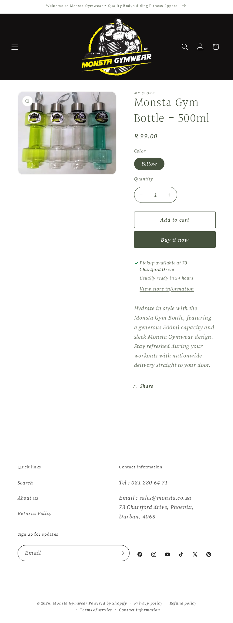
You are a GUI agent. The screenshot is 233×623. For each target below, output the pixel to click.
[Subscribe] (122, 553)
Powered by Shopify (108, 603)
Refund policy (183, 603)
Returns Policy (35, 513)
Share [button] (146, 386)
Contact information (139, 609)
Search (25, 482)
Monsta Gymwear (70, 603)
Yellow (149, 163)
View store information (167, 288)
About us (28, 497)
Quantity (143, 179)
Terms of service (96, 609)
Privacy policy (148, 603)
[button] (14, 47)
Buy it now (175, 239)
